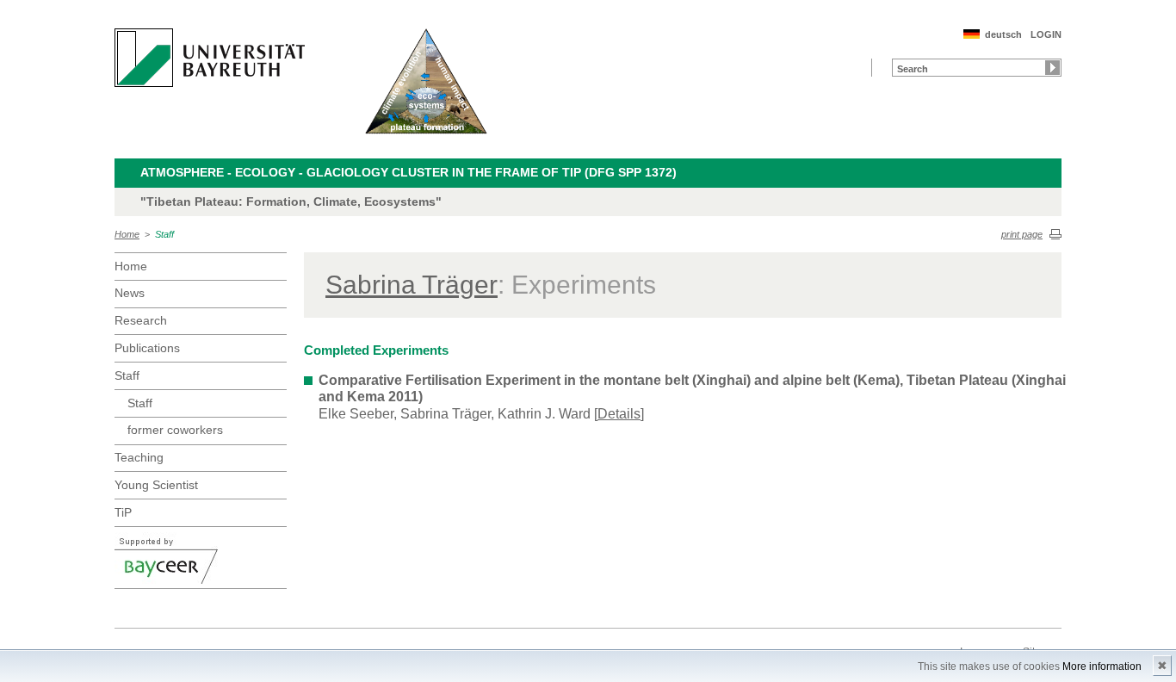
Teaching (139, 457)
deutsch (1003, 34)
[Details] (619, 413)
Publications (147, 348)
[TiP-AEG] (426, 81)
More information (1102, 666)
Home (127, 234)
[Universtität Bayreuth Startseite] (210, 57)
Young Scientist (156, 485)
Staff (164, 234)
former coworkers (175, 430)
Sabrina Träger (411, 284)
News (130, 293)
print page (1022, 234)
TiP (123, 512)
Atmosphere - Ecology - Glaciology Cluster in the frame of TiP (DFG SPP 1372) (408, 172)
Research (141, 320)
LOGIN (1046, 34)
